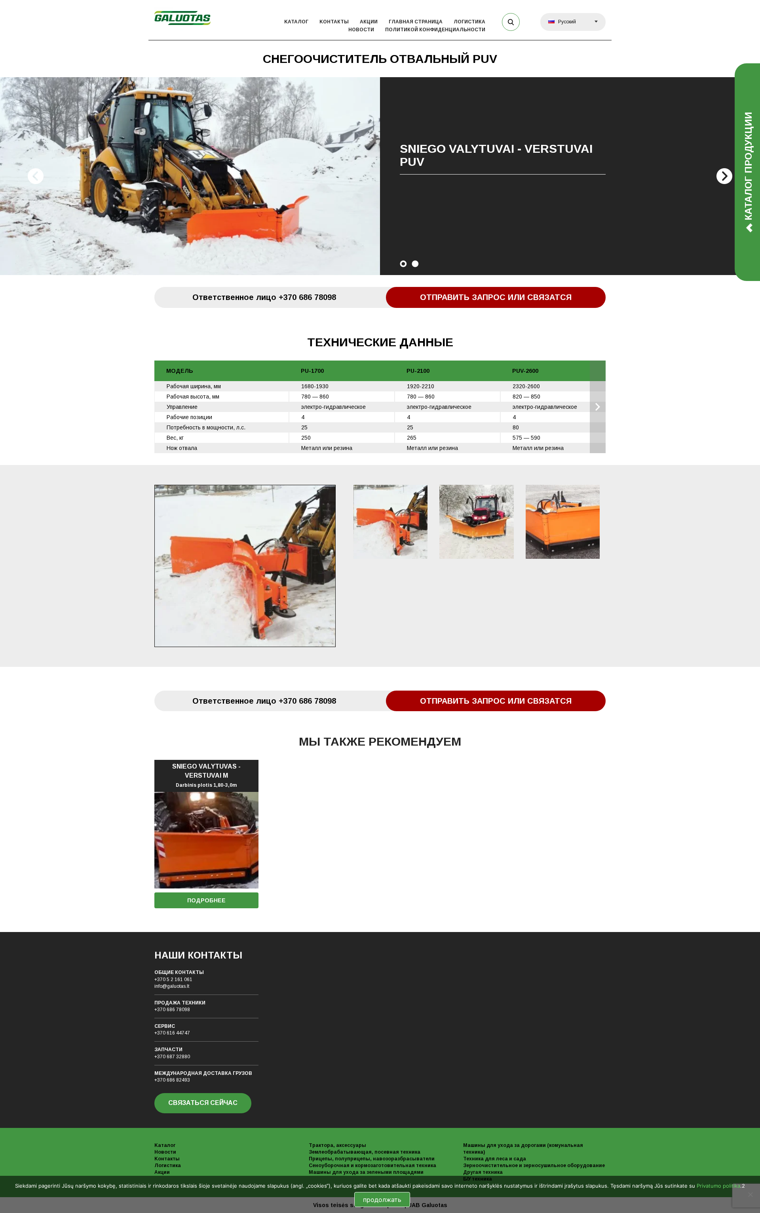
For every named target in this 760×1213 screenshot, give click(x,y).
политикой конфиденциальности (435, 29)
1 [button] (403, 263)
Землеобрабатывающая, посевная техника (364, 1152)
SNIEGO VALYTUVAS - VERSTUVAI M (206, 775)
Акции (369, 22)
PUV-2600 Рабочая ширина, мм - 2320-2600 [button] (598, 407)
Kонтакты (334, 22)
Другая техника (483, 1172)
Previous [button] (36, 176)
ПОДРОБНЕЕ (206, 900)
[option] (380, 176)
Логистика (469, 22)
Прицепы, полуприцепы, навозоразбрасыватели (372, 1159)
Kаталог (296, 22)
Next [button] (724, 176)
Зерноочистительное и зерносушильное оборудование (534, 1165)
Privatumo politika (718, 1186)
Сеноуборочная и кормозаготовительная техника (372, 1165)
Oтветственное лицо (264, 297)
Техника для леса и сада (494, 1159)
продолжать (382, 1200)
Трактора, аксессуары (337, 1145)
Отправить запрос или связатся (496, 297)
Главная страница (416, 22)
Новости (361, 29)
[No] (750, 1194)
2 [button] (415, 263)
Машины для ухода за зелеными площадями (366, 1172)
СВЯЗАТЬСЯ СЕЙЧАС (203, 1102)
